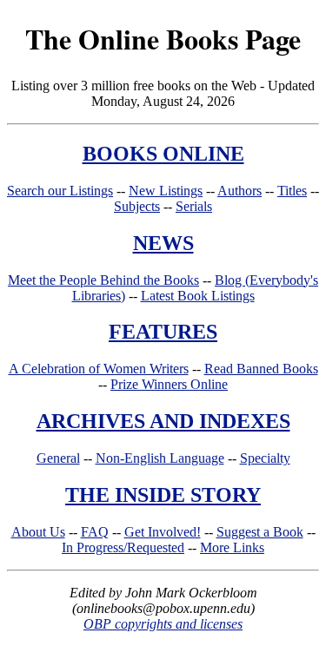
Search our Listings (60, 190)
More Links (232, 547)
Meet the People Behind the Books (103, 280)
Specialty (265, 458)
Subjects (137, 206)
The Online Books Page (163, 38)
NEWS (163, 243)
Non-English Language (160, 458)
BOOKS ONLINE (163, 153)
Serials (194, 206)
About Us (38, 531)
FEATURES (163, 331)
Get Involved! (162, 531)
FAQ (95, 531)
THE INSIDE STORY (163, 495)
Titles (292, 190)
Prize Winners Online (169, 384)
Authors (239, 190)
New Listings (166, 190)
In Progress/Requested (123, 547)
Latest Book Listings (198, 295)
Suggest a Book (259, 531)
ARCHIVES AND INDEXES (163, 421)
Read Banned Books (261, 368)
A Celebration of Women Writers (99, 368)
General (58, 458)
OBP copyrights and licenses (163, 623)
